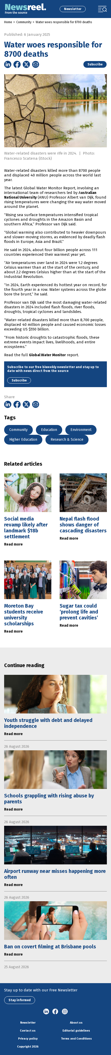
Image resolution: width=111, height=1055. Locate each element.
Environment (80, 430)
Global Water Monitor (47, 355)
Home (8, 22)
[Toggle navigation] (102, 9)
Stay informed (20, 1000)
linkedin (46, 1012)
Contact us (28, 1030)
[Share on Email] (35, 64)
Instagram (65, 1012)
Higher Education (23, 439)
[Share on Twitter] (26, 64)
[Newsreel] (25, 9)
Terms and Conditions (76, 1038)
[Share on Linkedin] (7, 64)
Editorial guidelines (76, 1030)
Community (23, 22)
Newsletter (72, 9)
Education (49, 430)
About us (76, 1022)
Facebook (55, 1012)
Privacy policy (28, 1038)
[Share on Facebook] (17, 64)
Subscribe (95, 64)
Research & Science (67, 439)
